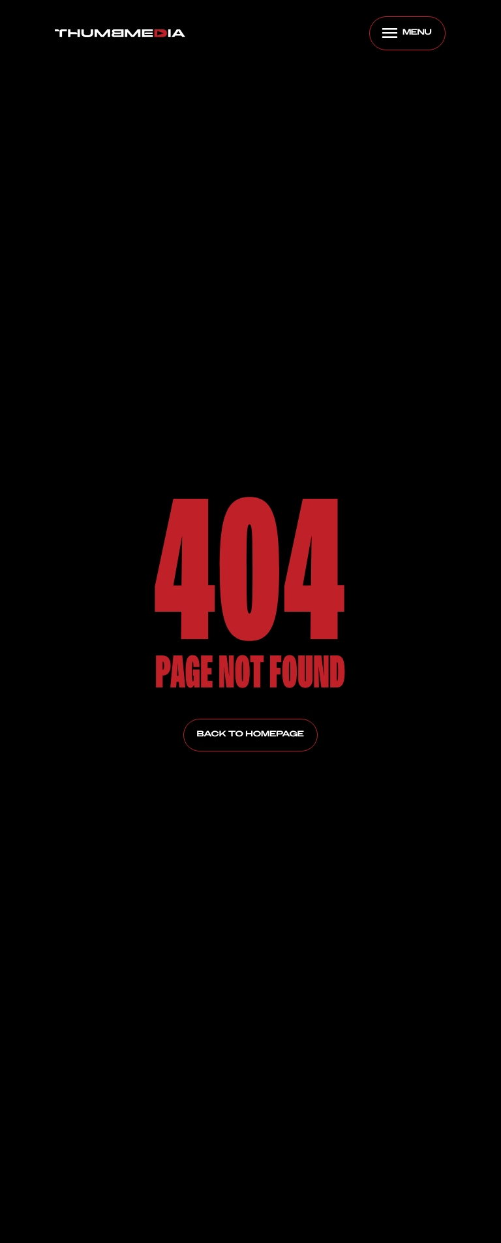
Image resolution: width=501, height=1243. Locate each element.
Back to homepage (250, 734)
